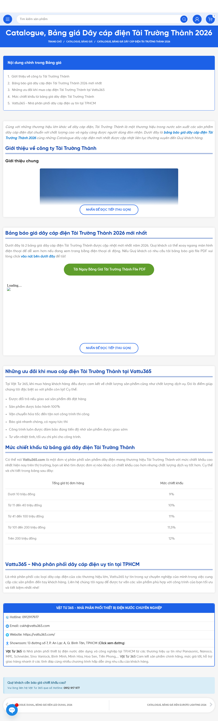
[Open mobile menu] (7, 19)
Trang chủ (55, 41)
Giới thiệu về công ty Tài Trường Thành (40, 76)
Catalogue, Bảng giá (79, 41)
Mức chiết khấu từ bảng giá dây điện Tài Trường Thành (53, 96)
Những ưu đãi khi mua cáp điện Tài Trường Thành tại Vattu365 (58, 90)
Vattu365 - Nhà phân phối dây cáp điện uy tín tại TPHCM (54, 103)
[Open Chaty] (12, 710)
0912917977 (30, 617)
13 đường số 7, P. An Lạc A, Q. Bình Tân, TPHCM (62, 643)
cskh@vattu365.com (35, 626)
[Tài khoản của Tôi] (197, 19)
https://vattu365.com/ (39, 634)
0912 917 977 (72, 688)
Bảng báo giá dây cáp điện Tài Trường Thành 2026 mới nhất (57, 83)
